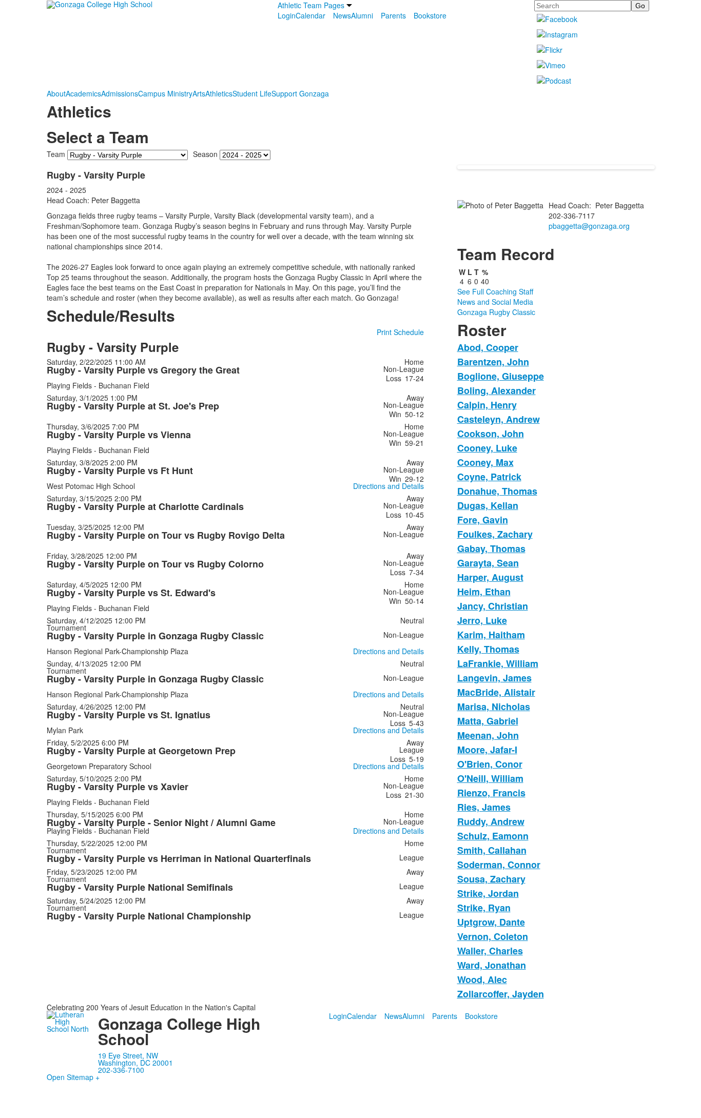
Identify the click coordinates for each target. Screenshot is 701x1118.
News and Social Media (495, 302)
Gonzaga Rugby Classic (496, 312)
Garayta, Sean (488, 563)
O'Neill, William (490, 778)
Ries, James (484, 807)
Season (205, 154)
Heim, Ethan (484, 591)
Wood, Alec (482, 979)
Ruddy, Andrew (490, 821)
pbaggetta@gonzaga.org (589, 226)
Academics (83, 93)
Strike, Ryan (484, 907)
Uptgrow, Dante (491, 922)
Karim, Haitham (491, 634)
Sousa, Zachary (491, 879)
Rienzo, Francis (491, 792)
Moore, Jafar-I (487, 749)
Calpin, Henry (487, 404)
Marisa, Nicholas (493, 706)
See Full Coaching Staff (495, 291)
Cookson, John (490, 433)
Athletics (218, 93)
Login (287, 15)
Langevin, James (494, 677)
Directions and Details (388, 485)
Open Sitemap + (73, 1077)
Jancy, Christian (492, 606)
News (342, 15)
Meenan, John (488, 735)
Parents (393, 15)
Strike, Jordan (488, 893)
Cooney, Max (485, 462)
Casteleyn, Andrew (498, 419)
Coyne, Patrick (489, 476)
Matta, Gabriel (487, 721)
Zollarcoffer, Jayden (500, 994)
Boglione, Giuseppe (500, 376)
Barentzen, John (493, 361)
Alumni (362, 15)
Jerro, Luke (482, 620)
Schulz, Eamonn (493, 835)
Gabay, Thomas (491, 548)
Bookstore (430, 15)
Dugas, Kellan (487, 505)
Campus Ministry (165, 93)
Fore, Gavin (482, 519)
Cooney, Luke (487, 448)
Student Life (251, 93)
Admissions (119, 93)
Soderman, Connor (498, 864)
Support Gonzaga (300, 93)
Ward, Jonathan (491, 965)
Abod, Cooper (487, 347)
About (56, 93)
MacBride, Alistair (496, 692)
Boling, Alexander (496, 390)
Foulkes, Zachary (495, 534)
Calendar (310, 15)
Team (56, 154)
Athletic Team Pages (311, 5)
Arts (198, 93)
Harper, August (490, 577)
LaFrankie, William (497, 663)
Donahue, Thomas (497, 491)
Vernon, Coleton (492, 936)
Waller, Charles (490, 950)
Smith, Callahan (492, 850)
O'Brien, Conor (489, 764)
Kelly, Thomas (488, 649)
